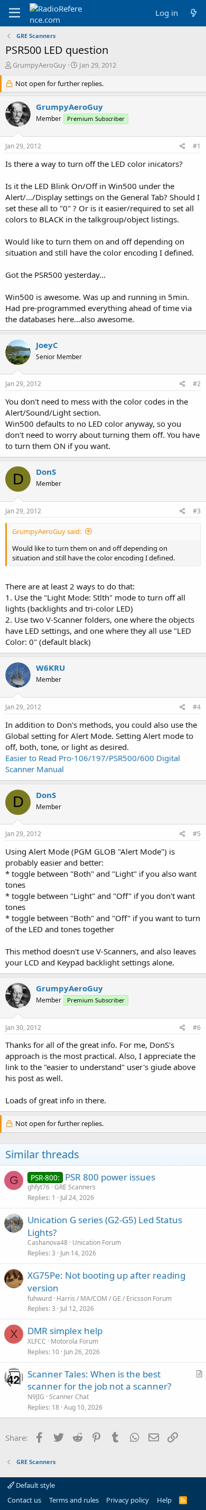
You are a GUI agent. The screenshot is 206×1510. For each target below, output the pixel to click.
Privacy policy (127, 1500)
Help (164, 1500)
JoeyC (47, 345)
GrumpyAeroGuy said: (46, 531)
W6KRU (50, 667)
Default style (34, 1485)
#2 (197, 383)
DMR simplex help (64, 1331)
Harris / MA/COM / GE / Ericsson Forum (114, 1298)
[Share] (182, 146)
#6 (197, 1027)
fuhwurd (39, 1298)
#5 (197, 833)
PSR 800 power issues (110, 1177)
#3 (197, 511)
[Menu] (14, 13)
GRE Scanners (75, 1187)
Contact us (24, 1500)
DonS (46, 471)
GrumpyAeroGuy (39, 65)
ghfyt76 (38, 1187)
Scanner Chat (69, 1396)
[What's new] (193, 13)
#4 (197, 706)
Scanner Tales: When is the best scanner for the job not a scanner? (99, 1380)
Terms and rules (74, 1500)
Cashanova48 (47, 1242)
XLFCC (36, 1341)
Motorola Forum (74, 1341)
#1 (197, 146)
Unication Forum (96, 1242)
